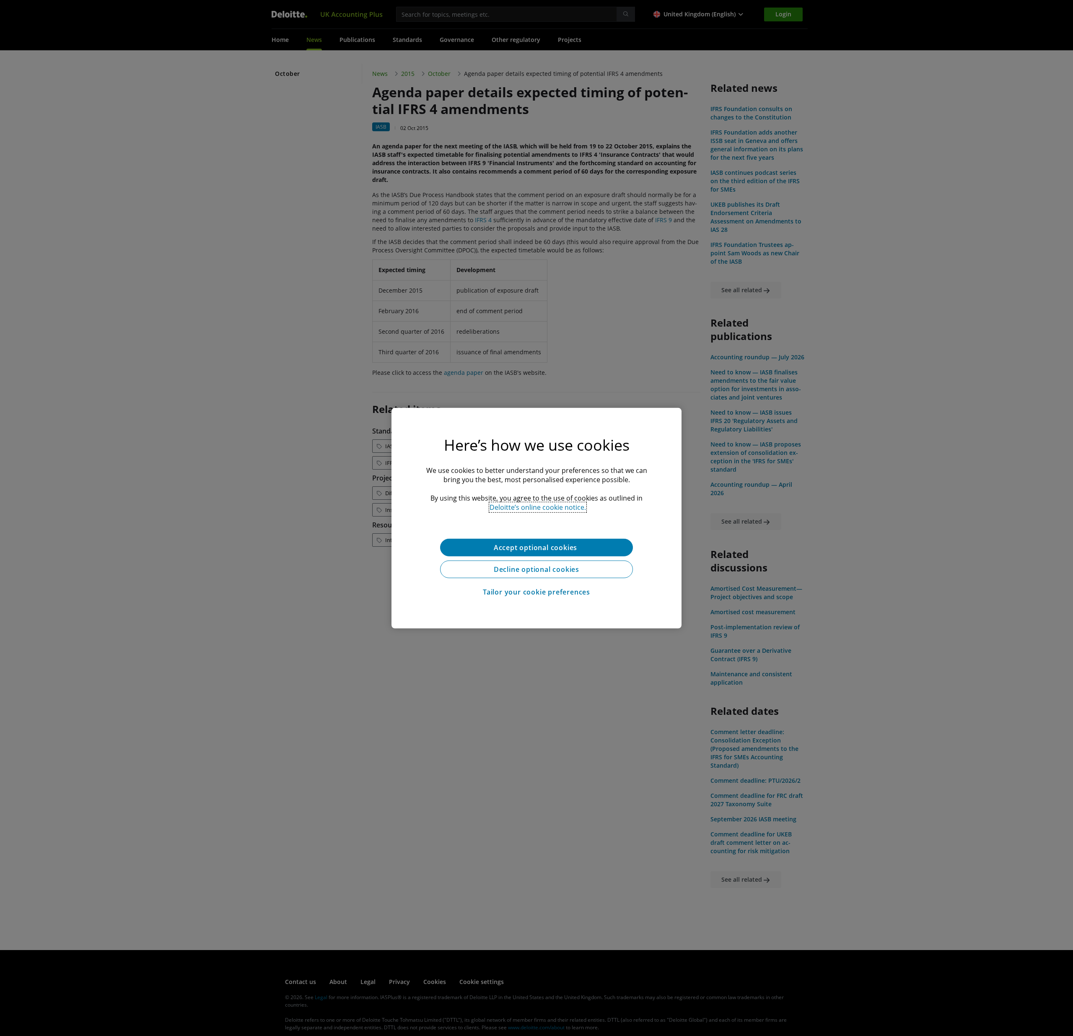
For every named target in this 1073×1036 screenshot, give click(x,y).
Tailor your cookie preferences (536, 591)
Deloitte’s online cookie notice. (538, 507)
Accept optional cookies (536, 547)
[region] (536, 518)
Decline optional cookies (536, 569)
